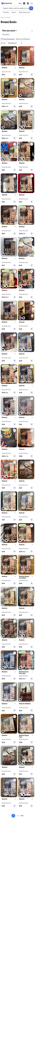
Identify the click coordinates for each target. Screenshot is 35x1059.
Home (2, 17)
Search (9, 17)
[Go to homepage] (6, 3)
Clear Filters (5, 34)
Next (22, 815)
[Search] (31, 8)
